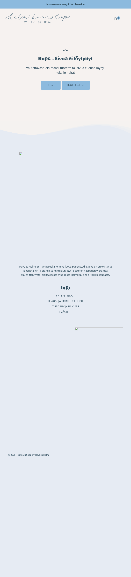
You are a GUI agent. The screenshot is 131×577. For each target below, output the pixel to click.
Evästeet (65, 312)
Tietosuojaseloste (65, 306)
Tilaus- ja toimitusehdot (65, 301)
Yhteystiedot (65, 295)
